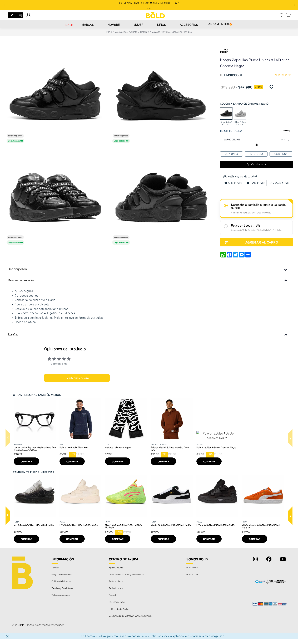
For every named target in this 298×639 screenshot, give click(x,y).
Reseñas (13, 334)
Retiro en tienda (116, 581)
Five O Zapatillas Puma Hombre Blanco (78, 525)
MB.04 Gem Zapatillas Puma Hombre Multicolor (123, 526)
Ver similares (258, 164)
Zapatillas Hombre (182, 31)
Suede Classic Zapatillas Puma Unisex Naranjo (261, 526)
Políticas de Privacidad (61, 581)
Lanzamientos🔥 (219, 24)
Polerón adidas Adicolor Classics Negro (216, 447)
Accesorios (189, 24)
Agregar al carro (261, 242)
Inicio (109, 31)
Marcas (88, 24)
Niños (161, 24)
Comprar (26, 461)
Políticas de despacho (118, 609)
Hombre (114, 24)
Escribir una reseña (77, 377)
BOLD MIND (191, 567)
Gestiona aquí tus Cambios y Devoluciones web (130, 615)
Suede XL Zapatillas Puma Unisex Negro (171, 525)
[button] (8, 438)
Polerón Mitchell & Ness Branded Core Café (170, 448)
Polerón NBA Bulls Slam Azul (73, 447)
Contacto (113, 595)
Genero (133, 31)
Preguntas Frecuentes (62, 574)
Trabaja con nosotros (61, 595)
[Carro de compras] (288, 15)
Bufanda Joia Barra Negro (118, 447)
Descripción (17, 269)
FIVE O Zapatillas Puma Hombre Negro (215, 525)
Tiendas (55, 567)
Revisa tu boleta (116, 588)
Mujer (138, 24)
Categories (121, 31)
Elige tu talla (231, 130)
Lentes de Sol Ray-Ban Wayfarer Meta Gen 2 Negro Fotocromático (35, 448)
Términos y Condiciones (62, 588)
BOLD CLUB (192, 574)
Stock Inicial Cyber (117, 602)
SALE (69, 24)
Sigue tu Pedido (116, 567)
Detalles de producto (21, 280)
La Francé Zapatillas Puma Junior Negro (34, 525)
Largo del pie (232, 139)
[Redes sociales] (254, 560)
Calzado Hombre (161, 31)
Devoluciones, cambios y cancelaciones (126, 574)
